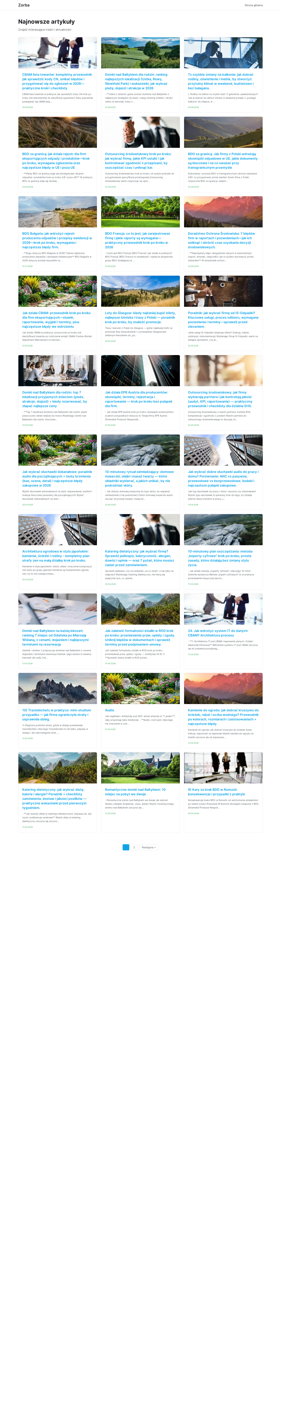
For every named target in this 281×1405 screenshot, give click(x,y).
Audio (109, 710)
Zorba (24, 5)
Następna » (149, 847)
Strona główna (254, 5)
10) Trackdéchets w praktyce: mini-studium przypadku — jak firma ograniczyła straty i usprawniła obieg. (56, 714)
